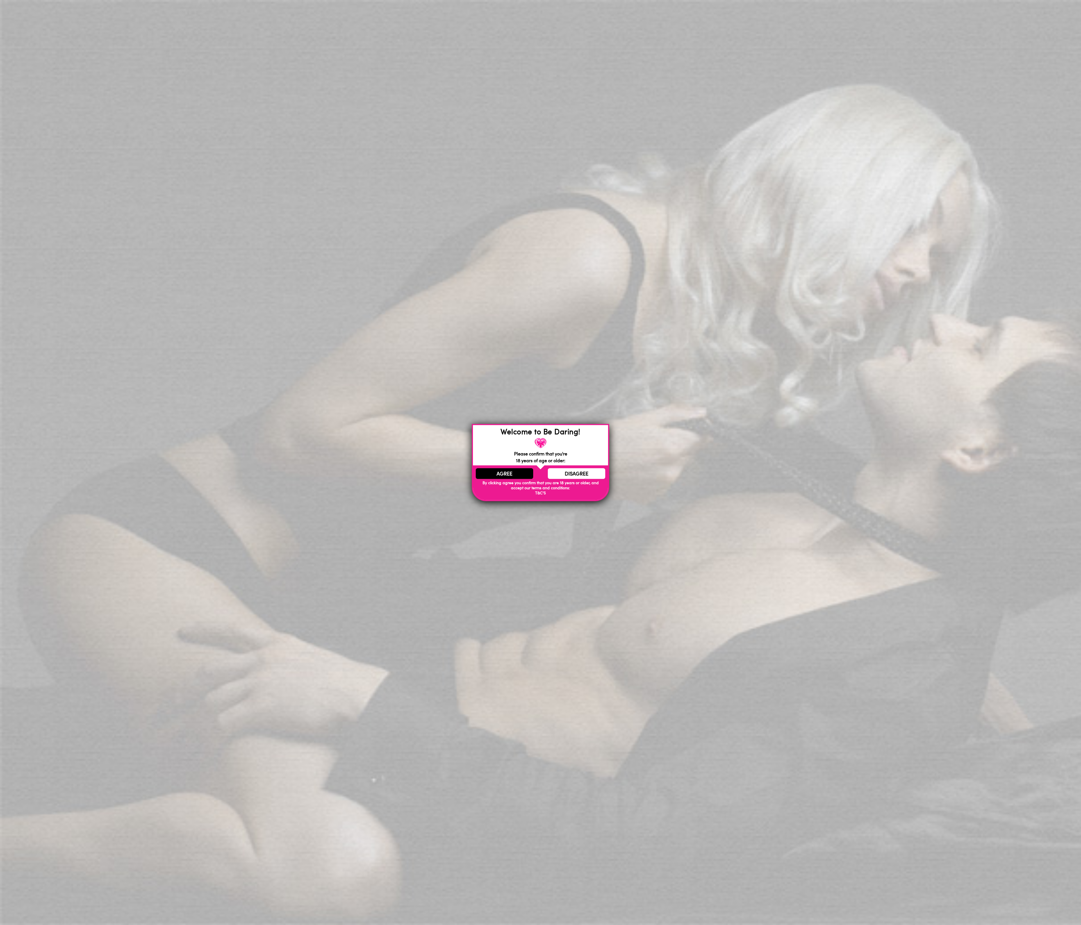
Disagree (576, 473)
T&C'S (540, 493)
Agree (504, 473)
